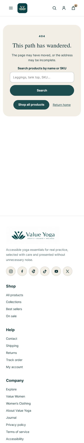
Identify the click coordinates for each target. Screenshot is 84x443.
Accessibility (15, 439)
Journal (11, 417)
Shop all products (31, 104)
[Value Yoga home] (22, 8)
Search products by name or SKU (42, 68)
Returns (11, 353)
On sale (11, 316)
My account (14, 367)
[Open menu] (11, 8)
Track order (14, 360)
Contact (11, 338)
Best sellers (14, 309)
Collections (13, 302)
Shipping (12, 345)
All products (14, 295)
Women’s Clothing (18, 403)
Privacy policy (16, 424)
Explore (11, 389)
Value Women (15, 396)
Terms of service (17, 432)
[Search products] (54, 8)
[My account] (63, 8)
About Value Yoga (18, 410)
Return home (62, 105)
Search (42, 90)
